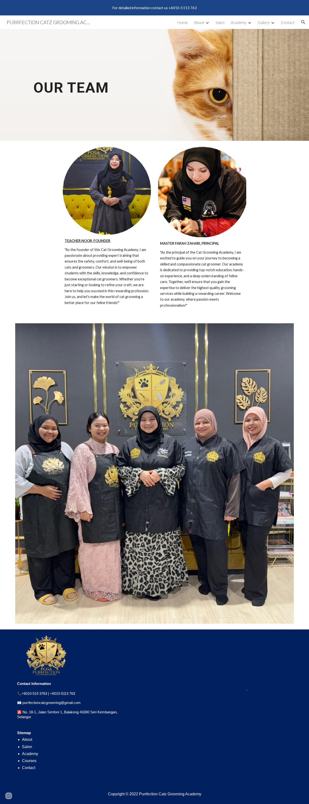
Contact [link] (288, 22)
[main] (71, 85)
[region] (154, 7)
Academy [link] (238, 22)
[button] (303, 22)
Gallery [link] (264, 22)
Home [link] (182, 22)
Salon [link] (220, 22)
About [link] (199, 22)
